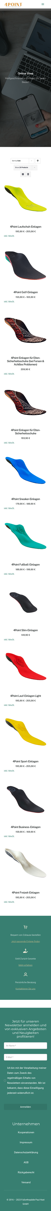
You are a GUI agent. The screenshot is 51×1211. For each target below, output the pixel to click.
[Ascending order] (37, 160)
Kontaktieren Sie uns (25, 988)
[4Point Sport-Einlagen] (25, 715)
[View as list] (28, 174)
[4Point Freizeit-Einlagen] (25, 846)
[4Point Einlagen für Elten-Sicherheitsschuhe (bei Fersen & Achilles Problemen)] (25, 311)
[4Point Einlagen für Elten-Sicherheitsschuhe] (25, 384)
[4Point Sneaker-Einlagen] (25, 453)
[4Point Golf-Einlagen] (25, 246)
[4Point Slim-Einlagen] (25, 584)
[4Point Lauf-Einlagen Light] (25, 649)
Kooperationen (26, 1132)
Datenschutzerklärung (26, 1152)
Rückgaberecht (26, 1172)
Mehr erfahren (25, 965)
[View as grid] (23, 174)
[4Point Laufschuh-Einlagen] (25, 180)
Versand (26, 1182)
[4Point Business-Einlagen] (25, 781)
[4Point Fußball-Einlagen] (25, 518)
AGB (26, 1162)
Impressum (26, 1142)
